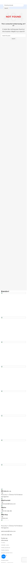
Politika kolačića (5, 550)
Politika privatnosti (5, 547)
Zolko (3, 556)
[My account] (25, 2)
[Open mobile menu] (1, 2)
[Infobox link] (13, 490)
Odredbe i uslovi (5, 545)
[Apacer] (13, 390)
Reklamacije (4, 555)
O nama (3, 542)
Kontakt (3, 557)
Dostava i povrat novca (6, 552)
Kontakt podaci (4, 560)
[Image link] (5, 522)
